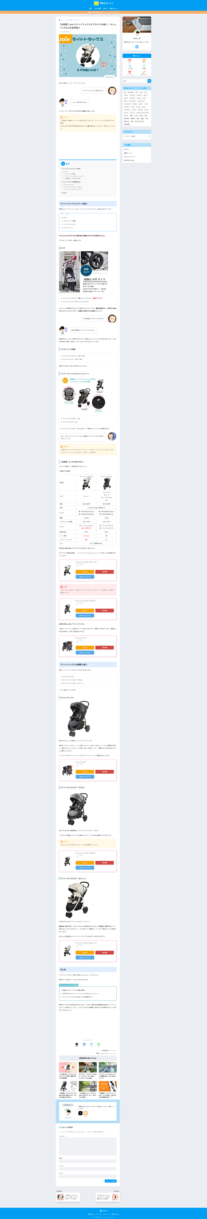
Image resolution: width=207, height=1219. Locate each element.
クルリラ (139, 98)
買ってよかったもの (139, 121)
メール (62, 1166)
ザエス (125, 101)
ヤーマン (134, 109)
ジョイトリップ (127, 104)
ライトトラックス (69, 185)
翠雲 (132, 121)
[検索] (149, 81)
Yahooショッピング (84, 577)
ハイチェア (126, 107)
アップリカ (132, 95)
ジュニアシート (141, 101)
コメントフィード (129, 157)
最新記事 (90, 1214)
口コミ (136, 115)
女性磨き (144, 68)
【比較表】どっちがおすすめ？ (72, 178)
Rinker (81, 564)
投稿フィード (128, 153)
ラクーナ (146, 109)
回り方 (141, 115)
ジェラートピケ (132, 101)
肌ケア (105, 8)
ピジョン (144, 107)
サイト (61, 1173)
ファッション (130, 74)
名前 (61, 1158)
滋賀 (147, 118)
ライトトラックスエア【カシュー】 (86, 562)
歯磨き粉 (133, 118)
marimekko (131, 92)
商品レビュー (114, 8)
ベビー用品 (97, 8)
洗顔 (138, 118)
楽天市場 (104, 572)
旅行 (90, 8)
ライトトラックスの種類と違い (72, 182)
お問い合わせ (115, 1214)
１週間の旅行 (127, 124)
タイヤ (66, 171)
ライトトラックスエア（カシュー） (74, 189)
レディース (132, 112)
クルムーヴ (132, 98)
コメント (62, 1136)
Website (85, 1115)
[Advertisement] (88, 145)
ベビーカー (113, 1050)
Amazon (85, 572)
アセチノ (126, 95)
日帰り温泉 (126, 118)
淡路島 (142, 118)
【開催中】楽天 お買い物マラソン (96, 12)
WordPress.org (129, 160)
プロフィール (106, 1214)
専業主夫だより (106, 3)
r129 (137, 92)
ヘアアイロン (127, 109)
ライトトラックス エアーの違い (72, 169)
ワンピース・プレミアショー (143, 112)
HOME (104, 1211)
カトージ (146, 95)
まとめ (64, 193)
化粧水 (131, 115)
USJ (146, 92)
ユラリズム (140, 109)
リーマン (126, 112)
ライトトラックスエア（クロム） (73, 187)
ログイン (126, 149)
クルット (126, 98)
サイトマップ (98, 1214)
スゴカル (135, 104)
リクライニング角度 (69, 174)
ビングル (138, 107)
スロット (141, 104)
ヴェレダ (126, 115)
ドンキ (146, 104)
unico (141, 92)
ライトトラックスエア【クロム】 (85, 601)
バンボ (132, 107)
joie (103, 1053)
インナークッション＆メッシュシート (74, 176)
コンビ (144, 98)
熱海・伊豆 (126, 121)
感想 (146, 115)
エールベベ (139, 95)
